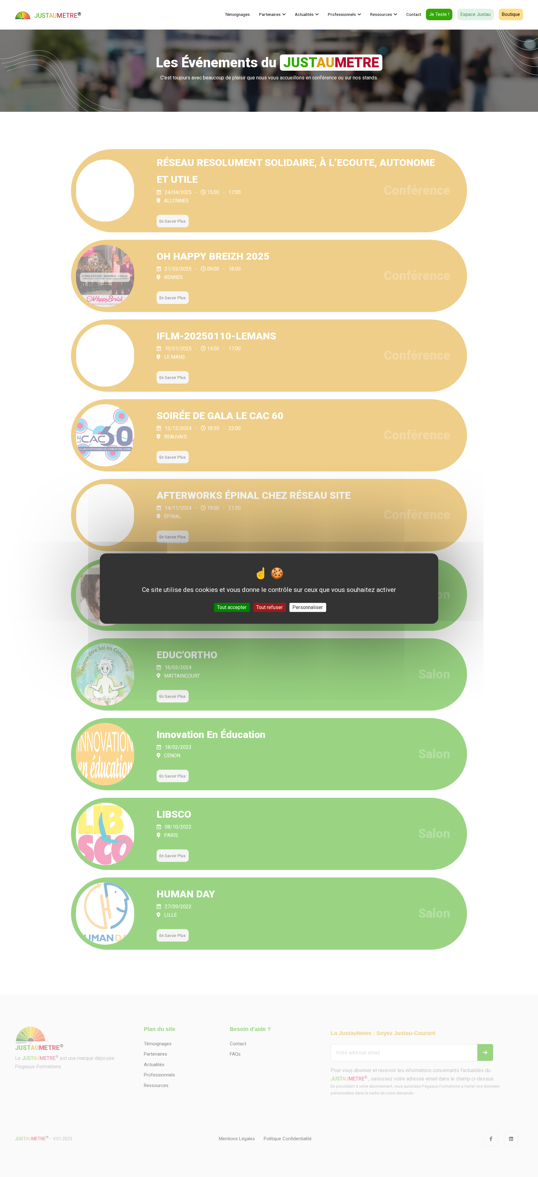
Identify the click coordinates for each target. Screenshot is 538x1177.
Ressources (381, 14)
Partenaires (270, 14)
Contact (413, 14)
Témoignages (237, 14)
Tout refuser (269, 607)
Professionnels (342, 14)
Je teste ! (439, 14)
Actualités (304, 14)
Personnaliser (307, 607)
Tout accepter (232, 607)
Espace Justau (475, 14)
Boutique (511, 14)
